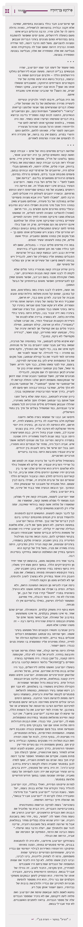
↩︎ (33, 919)
